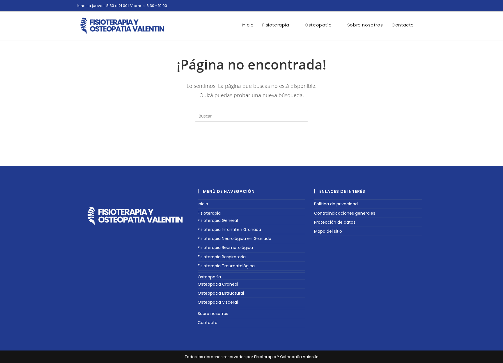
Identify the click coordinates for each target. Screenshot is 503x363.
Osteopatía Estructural (221, 293)
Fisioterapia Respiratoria (222, 257)
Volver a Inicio (252, 145)
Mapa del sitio (328, 231)
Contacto (207, 322)
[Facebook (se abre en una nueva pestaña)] (418, 6)
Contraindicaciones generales (344, 213)
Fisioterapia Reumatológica (225, 247)
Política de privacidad (336, 204)
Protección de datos (334, 222)
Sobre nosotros (213, 313)
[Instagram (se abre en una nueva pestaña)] (423, 6)
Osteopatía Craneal (218, 284)
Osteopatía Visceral (218, 302)
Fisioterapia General (218, 220)
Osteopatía (209, 277)
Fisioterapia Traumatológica (226, 266)
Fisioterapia (209, 213)
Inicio (203, 204)
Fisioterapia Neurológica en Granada (234, 238)
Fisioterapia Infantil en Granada (229, 229)
